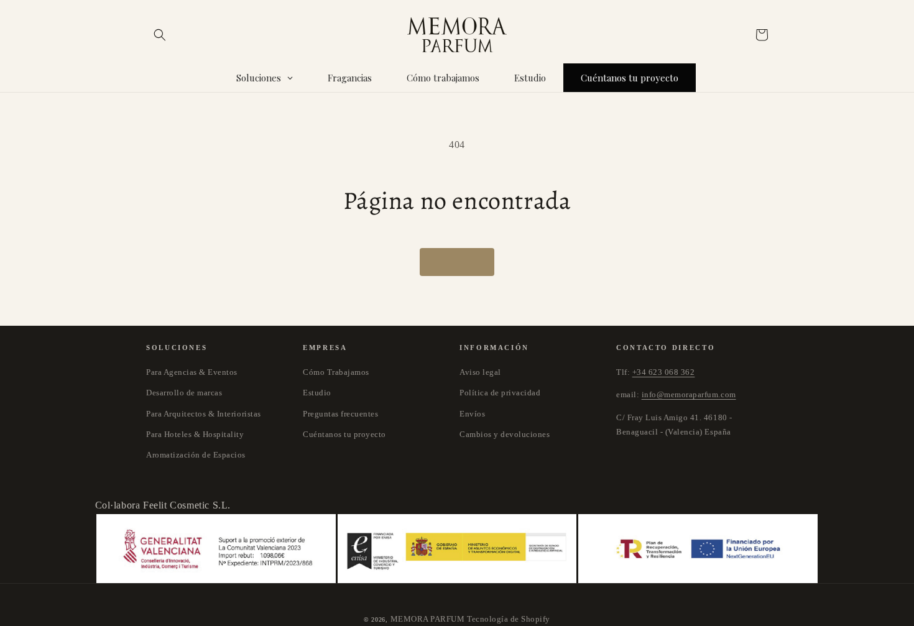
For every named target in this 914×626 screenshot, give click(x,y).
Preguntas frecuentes (340, 413)
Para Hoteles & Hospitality (195, 434)
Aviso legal (480, 372)
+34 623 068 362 (663, 372)
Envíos (472, 413)
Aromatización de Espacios (196, 454)
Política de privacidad (499, 392)
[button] (159, 34)
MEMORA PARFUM (427, 619)
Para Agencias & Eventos (192, 372)
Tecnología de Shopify (508, 619)
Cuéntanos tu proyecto (344, 434)
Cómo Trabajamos (336, 372)
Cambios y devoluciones (504, 434)
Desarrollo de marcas (184, 392)
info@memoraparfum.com (689, 394)
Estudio (317, 392)
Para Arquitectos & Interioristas (203, 413)
